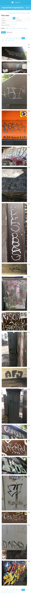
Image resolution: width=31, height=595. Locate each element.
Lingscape (17, 2)
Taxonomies (23, 13)
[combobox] (22, 18)
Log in (28, 7)
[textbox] (9, 20)
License (28, 13)
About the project (11, 13)
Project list (18, 13)
